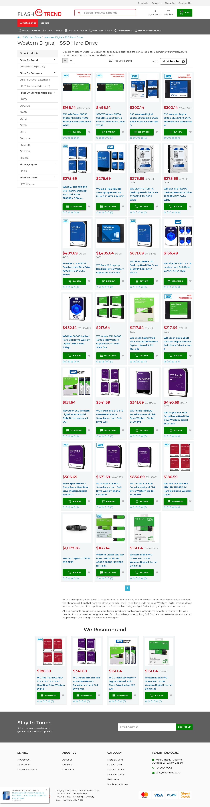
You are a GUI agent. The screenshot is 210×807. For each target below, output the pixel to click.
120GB (26, 158)
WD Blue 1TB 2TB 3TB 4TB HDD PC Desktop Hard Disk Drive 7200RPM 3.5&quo (75, 193)
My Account (23, 759)
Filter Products (29, 53)
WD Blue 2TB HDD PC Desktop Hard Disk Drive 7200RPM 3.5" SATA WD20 (76, 269)
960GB (26, 105)
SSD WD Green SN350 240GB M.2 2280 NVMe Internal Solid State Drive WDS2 (77, 120)
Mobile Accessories (148, 30)
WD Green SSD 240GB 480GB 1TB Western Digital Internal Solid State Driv (108, 342)
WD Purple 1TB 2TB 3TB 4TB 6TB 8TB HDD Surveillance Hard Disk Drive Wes (109, 416)
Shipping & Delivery (83, 796)
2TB (24, 125)
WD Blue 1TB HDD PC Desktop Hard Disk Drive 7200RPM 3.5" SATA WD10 (144, 194)
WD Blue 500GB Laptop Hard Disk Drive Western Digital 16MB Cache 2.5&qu (76, 342)
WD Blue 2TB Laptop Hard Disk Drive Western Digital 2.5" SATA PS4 (110, 269)
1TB (24, 131)
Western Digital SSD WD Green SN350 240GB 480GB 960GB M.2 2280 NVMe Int (110, 560)
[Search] (79, 12)
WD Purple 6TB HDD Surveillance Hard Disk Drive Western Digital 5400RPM (142, 489)
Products (143, 3)
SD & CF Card (52, 30)
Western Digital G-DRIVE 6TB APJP (76, 560)
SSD (24, 171)
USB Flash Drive (101, 30)
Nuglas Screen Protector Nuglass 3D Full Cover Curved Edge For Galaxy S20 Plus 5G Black (29, 795)
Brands (156, 3)
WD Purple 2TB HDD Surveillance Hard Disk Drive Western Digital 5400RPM (176, 418)
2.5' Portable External (36, 86)
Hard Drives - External (36, 79)
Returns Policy (63, 796)
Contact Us (184, 3)
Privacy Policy (79, 793)
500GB (26, 138)
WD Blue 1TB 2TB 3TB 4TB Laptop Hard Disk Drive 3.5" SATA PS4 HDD (110, 193)
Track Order (23, 764)
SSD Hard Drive (76, 30)
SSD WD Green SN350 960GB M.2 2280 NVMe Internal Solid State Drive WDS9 (110, 120)
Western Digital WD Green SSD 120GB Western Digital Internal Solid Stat (143, 560)
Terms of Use (63, 793)
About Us (170, 3)
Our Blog (67, 764)
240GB (26, 151)
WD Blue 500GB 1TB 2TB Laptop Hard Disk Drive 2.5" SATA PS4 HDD (177, 267)
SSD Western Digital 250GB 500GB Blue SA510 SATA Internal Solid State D (144, 120)
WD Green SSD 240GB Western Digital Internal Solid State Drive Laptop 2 (177, 343)
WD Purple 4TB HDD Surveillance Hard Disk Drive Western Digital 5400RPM (109, 489)
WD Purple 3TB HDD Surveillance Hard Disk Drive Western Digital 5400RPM (75, 489)
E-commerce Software (65, 800)
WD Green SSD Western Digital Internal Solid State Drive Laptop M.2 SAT (76, 416)
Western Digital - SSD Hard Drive (64, 37)
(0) (77, 137)
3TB (24, 118)
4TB (24, 112)
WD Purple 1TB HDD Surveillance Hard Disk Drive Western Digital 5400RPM (142, 416)
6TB (24, 99)
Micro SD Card (30, 30)
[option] (51, 670)
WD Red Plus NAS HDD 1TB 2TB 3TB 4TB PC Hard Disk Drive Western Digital (178, 489)
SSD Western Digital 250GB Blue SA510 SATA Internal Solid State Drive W (178, 120)
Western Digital (33, 66)
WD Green (28, 184)
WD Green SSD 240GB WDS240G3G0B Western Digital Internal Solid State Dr (144, 343)
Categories (29, 22)
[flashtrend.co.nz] (39, 12)
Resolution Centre (27, 769)
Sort (155, 61)
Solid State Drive (116, 769)
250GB (26, 144)
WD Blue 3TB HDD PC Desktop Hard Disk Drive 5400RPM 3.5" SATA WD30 (144, 267)
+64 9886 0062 (163, 767)
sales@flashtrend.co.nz (167, 772)
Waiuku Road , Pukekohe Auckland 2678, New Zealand (168, 761)
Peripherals (124, 30)
